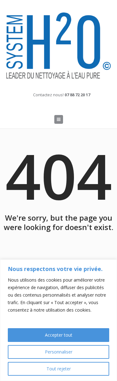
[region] (58, 320)
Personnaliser (58, 352)
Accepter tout (58, 335)
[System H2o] (58, 46)
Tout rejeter (58, 369)
